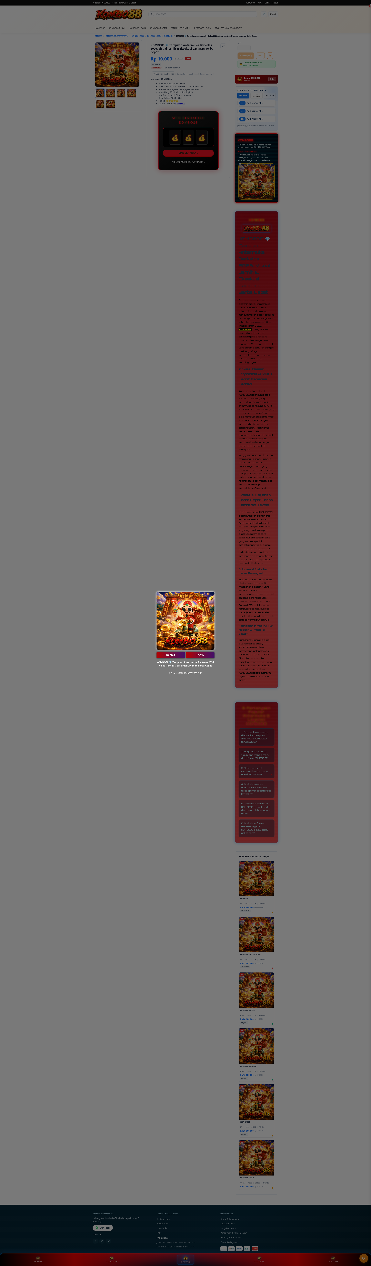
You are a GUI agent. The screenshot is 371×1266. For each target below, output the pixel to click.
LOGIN (200, 655)
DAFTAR (170, 655)
